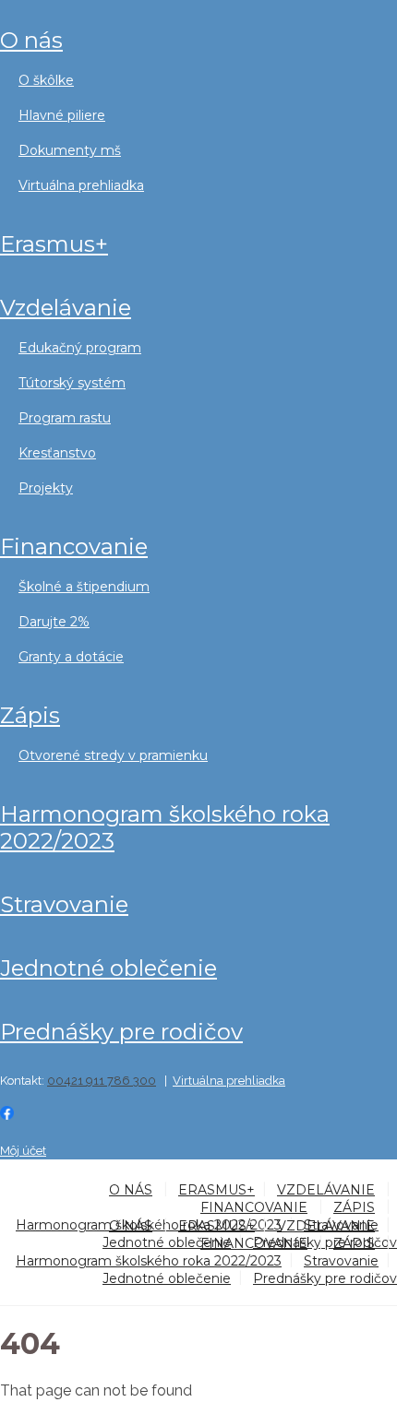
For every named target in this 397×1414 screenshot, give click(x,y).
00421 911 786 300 (101, 1080)
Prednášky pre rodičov (121, 1031)
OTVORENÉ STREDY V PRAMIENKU (113, 755)
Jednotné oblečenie (108, 968)
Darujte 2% (54, 621)
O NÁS (31, 40)
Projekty (45, 488)
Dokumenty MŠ (69, 150)
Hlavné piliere (61, 115)
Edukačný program (79, 347)
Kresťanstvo (57, 453)
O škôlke (46, 80)
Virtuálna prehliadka (81, 185)
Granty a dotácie (71, 656)
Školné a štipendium (84, 586)
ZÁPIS (30, 715)
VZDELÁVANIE (65, 307)
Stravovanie (64, 904)
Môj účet (23, 1151)
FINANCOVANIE (74, 546)
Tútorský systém (72, 382)
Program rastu (64, 418)
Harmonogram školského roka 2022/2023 (165, 827)
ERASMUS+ (54, 244)
